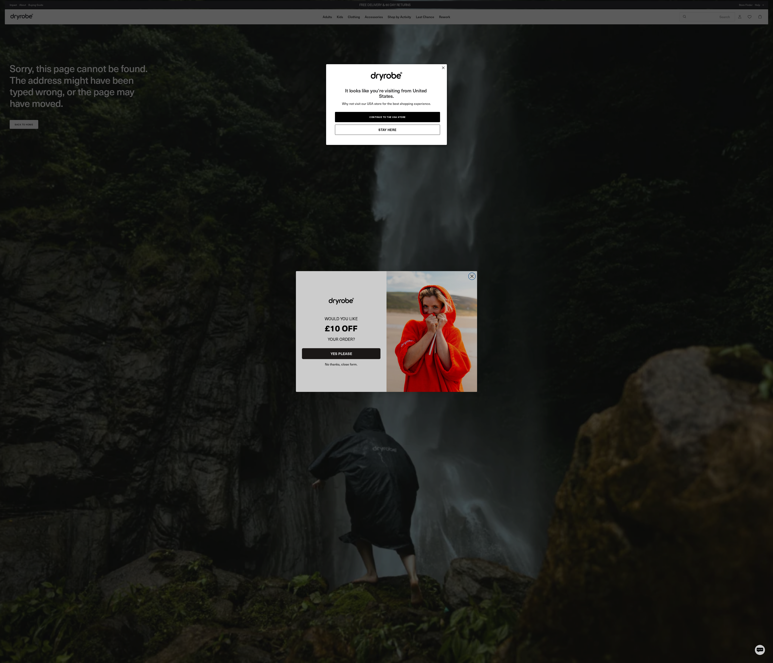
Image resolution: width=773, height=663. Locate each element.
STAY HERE (387, 129)
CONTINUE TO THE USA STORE (387, 117)
